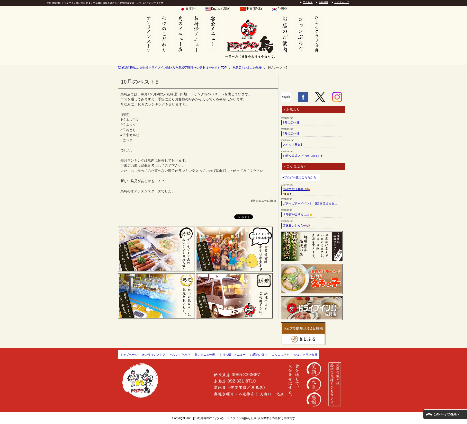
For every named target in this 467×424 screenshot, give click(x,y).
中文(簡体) (254, 8)
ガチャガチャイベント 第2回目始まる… (310, 203)
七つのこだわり (180, 354)
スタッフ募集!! (292, 144)
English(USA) (221, 8)
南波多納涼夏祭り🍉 (296, 189)
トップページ (129, 354)
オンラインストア (153, 354)
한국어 (282, 8)
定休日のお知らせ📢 (296, 225)
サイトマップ (341, 2)
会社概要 (323, 2)
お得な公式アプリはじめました (303, 156)
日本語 (190, 8)
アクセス (308, 2)
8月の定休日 (291, 122)
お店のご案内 (259, 354)
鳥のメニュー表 (205, 354)
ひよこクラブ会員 (305, 354)
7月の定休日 (291, 133)
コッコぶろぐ (280, 354)
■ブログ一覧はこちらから (299, 177)
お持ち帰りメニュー (232, 354)
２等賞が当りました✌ (298, 214)
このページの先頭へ (446, 414)
